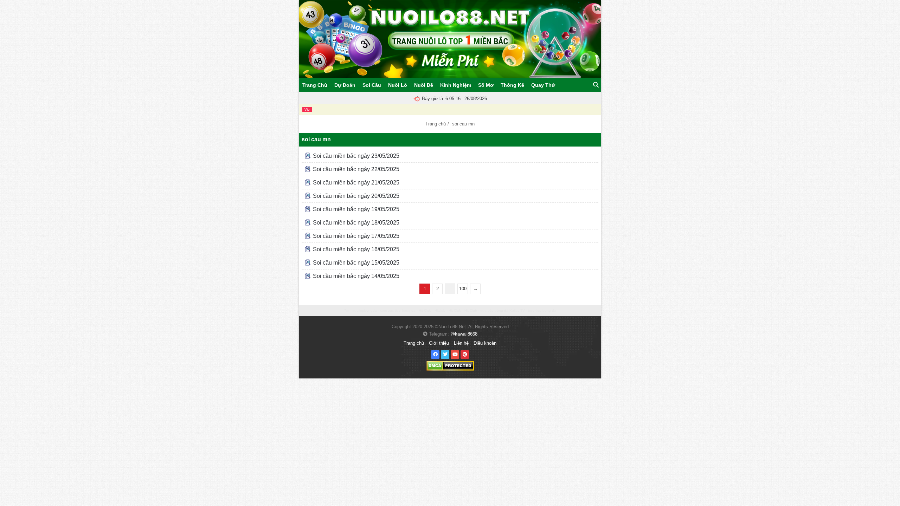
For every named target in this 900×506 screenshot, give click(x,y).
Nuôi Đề (423, 85)
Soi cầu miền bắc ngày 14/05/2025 (355, 276)
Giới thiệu (439, 343)
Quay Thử (543, 85)
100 (463, 288)
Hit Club (425, 310)
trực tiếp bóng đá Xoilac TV (502, 310)
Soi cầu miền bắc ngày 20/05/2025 (355, 196)
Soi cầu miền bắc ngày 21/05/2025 (355, 183)
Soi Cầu (371, 85)
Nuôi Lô (397, 85)
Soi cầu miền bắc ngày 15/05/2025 (355, 263)
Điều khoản (485, 343)
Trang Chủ (314, 85)
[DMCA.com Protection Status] (450, 365)
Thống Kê (512, 85)
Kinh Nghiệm (455, 85)
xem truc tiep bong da (398, 310)
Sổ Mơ (486, 85)
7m (346, 310)
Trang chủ (435, 123)
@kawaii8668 (463, 334)
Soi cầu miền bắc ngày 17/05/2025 (355, 236)
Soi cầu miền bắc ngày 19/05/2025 (355, 209)
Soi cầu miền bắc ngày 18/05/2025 (355, 223)
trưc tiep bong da (542, 310)
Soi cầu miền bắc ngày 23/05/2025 (355, 156)
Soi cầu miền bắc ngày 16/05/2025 (355, 249)
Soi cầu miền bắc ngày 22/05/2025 (355, 169)
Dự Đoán (344, 85)
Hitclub (440, 310)
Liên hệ (461, 343)
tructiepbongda (364, 310)
